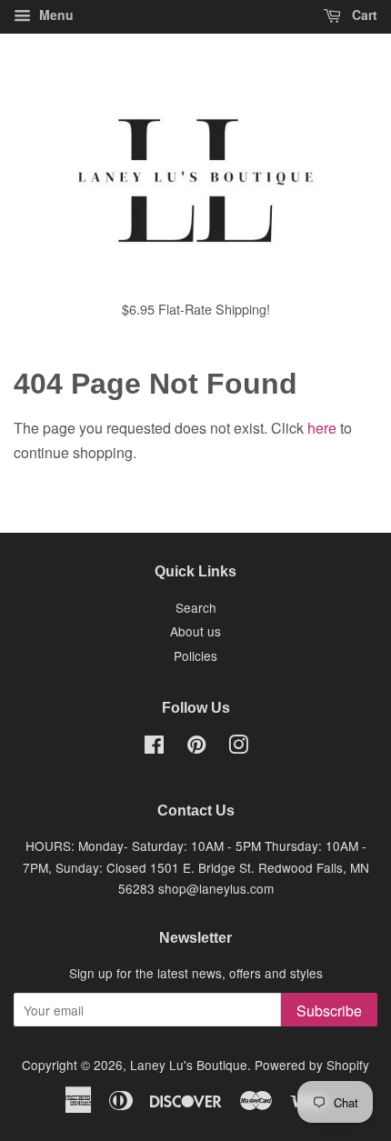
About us (195, 631)
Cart (362, 14)
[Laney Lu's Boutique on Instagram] (238, 747)
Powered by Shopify (312, 1065)
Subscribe (329, 1010)
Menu (54, 14)
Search (195, 607)
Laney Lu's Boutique (188, 1065)
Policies (195, 655)
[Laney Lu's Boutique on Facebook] (154, 747)
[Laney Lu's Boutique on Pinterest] (196, 747)
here (321, 427)
